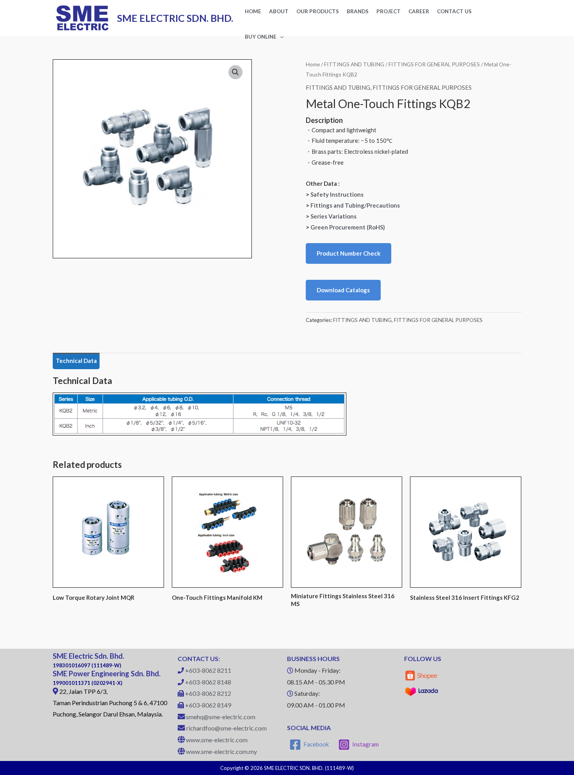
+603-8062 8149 (208, 705)
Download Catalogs (343, 289)
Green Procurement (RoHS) (347, 227)
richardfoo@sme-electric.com (226, 728)
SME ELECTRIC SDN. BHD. (175, 18)
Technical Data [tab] (76, 360)
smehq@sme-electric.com (220, 716)
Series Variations (333, 216)
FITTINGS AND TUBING (354, 64)
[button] (235, 72)
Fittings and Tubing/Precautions (355, 205)
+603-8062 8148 (208, 682)
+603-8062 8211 (208, 670)
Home (313, 64)
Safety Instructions (337, 194)
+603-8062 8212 (208, 693)
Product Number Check (348, 253)
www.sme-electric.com (217, 739)
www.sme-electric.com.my (221, 751)
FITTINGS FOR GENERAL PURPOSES (434, 64)
